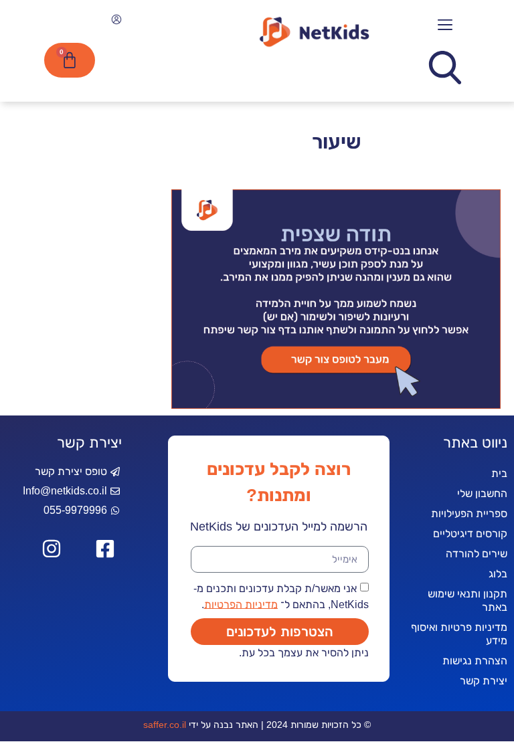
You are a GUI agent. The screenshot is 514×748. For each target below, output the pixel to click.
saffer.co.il (164, 724)
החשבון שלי (482, 493)
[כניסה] (115, 21)
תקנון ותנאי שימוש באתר (467, 600)
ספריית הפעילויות (469, 513)
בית (499, 473)
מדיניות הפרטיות (241, 604)
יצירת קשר (483, 680)
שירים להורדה (476, 553)
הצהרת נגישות (474, 660)
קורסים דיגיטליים (470, 533)
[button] (445, 25)
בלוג (498, 573)
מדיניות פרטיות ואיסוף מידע (459, 634)
